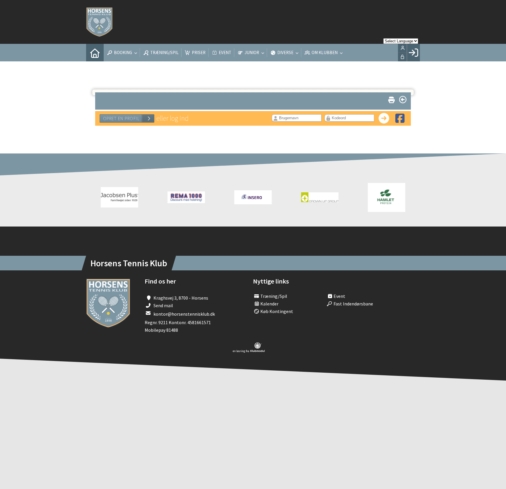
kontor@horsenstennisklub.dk (184, 314)
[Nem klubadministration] (249, 351)
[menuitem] (95, 52)
